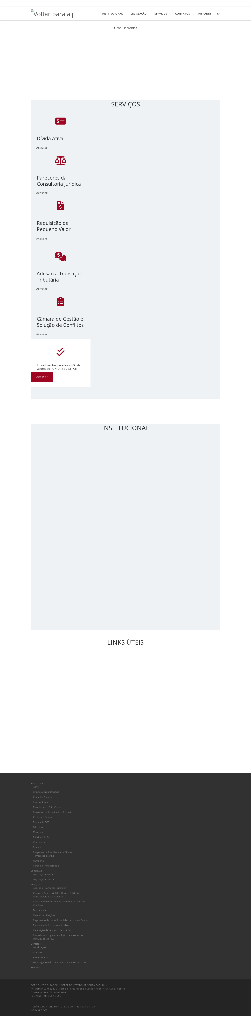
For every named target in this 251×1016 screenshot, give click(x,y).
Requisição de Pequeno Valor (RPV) (52, 930)
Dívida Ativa (39, 910)
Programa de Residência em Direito (52, 852)
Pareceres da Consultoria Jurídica (51, 925)
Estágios (37, 847)
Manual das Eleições (44, 915)
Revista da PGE (41, 822)
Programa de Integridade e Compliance (54, 812)
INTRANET (36, 967)
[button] (125, 84)
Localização (39, 947)
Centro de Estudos (43, 817)
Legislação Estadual (43, 879)
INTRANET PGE (39, 1010)
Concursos (39, 842)
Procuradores (40, 801)
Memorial (38, 832)
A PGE (36, 786)
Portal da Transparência (46, 865)
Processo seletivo (44, 855)
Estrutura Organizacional (46, 791)
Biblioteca (38, 827)
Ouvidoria (38, 860)
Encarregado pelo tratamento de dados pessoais (59, 962)
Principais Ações (42, 837)
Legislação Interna (43, 874)
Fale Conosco (40, 957)
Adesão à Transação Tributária (49, 887)
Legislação (36, 870)
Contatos (36, 943)
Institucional (37, 783)
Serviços (35, 884)
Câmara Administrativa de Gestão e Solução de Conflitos (59, 903)
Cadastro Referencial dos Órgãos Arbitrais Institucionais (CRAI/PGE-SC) (56, 894)
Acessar (41, 148)
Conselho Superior (43, 797)
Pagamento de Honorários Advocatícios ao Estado (60, 920)
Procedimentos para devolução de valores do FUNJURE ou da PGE (58, 937)
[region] (125, 59)
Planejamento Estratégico (47, 807)
